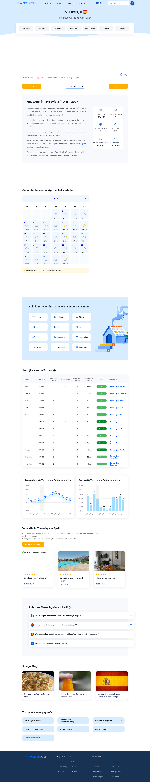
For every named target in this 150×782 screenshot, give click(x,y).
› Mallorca (73, 772)
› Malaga (73, 767)
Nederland (48, 3)
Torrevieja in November (114, 457)
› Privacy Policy (115, 772)
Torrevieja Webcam (67, 729)
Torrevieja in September (114, 443)
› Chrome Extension (99, 762)
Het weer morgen (102, 729)
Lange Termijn (90, 28)
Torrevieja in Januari (117, 386)
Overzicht (26, 28)
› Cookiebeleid (115, 777)
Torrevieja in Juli (116, 429)
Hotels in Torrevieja (32, 544)
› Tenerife (60, 772)
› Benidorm (61, 762)
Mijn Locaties (79, 3)
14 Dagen (42, 28)
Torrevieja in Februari (118, 394)
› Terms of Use (115, 767)
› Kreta (72, 762)
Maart (32, 86)
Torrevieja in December (114, 464)
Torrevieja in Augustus (118, 436)
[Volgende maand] (85, 198)
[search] (132, 3)
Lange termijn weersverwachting (67, 720)
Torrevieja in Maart (117, 401)
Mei (117, 86)
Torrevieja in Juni (116, 422)
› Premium (96, 767)
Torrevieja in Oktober (118, 450)
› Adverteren (96, 772)
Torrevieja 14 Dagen (33, 720)
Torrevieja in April (116, 408)
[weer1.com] (25, 3)
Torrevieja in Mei (116, 415)
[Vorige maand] (26, 198)
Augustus (58, 28)
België (59, 3)
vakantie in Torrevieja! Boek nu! (64, 155)
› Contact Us (114, 762)
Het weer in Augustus (103, 720)
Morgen (122, 28)
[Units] (98, 3)
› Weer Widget (97, 777)
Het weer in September (34, 729)
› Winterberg (62, 767)
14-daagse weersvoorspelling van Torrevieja (66, 143)
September (74, 28)
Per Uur (106, 28)
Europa (68, 3)
